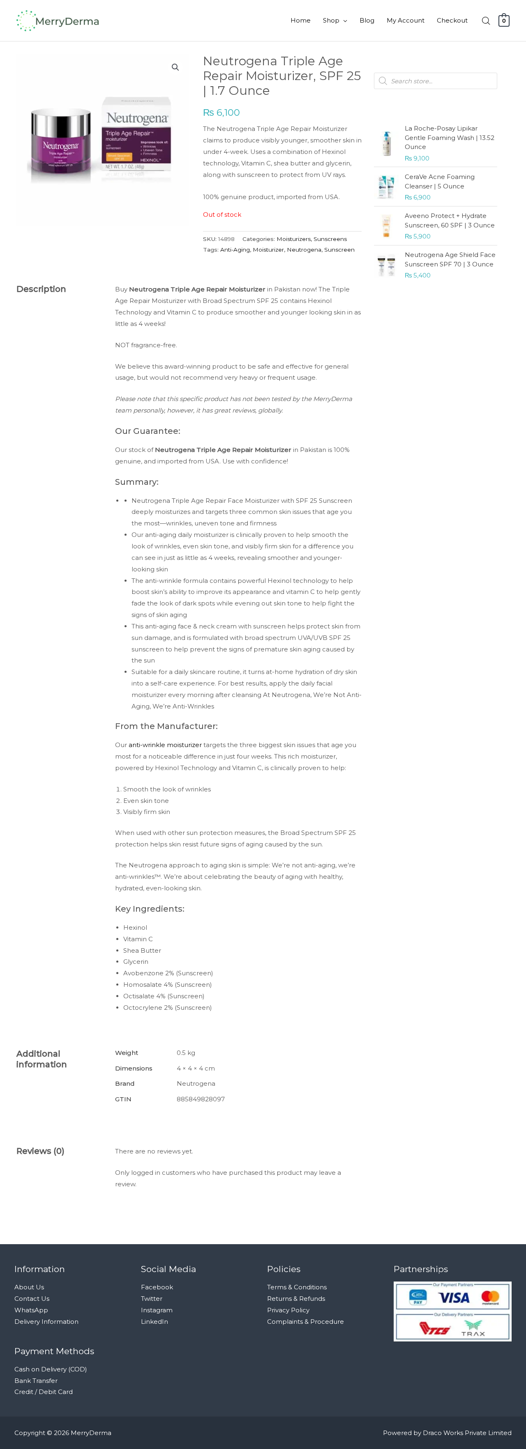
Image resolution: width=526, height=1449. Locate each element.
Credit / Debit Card (43, 1392)
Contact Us (31, 1298)
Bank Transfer (36, 1381)
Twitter (151, 1298)
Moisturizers (294, 239)
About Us (29, 1287)
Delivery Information (46, 1321)
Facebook (157, 1287)
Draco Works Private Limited (467, 1433)
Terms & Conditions (297, 1287)
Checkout (452, 20)
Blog (367, 20)
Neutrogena (304, 249)
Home (301, 20)
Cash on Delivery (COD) (50, 1369)
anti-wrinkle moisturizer (165, 745)
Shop (331, 20)
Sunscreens (330, 239)
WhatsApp (31, 1310)
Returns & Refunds (296, 1298)
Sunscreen (339, 249)
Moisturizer (268, 249)
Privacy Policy (288, 1310)
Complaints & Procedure (305, 1321)
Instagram (157, 1310)
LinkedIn (154, 1321)
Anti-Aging (235, 249)
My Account (405, 20)
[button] (175, 67)
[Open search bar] (486, 21)
